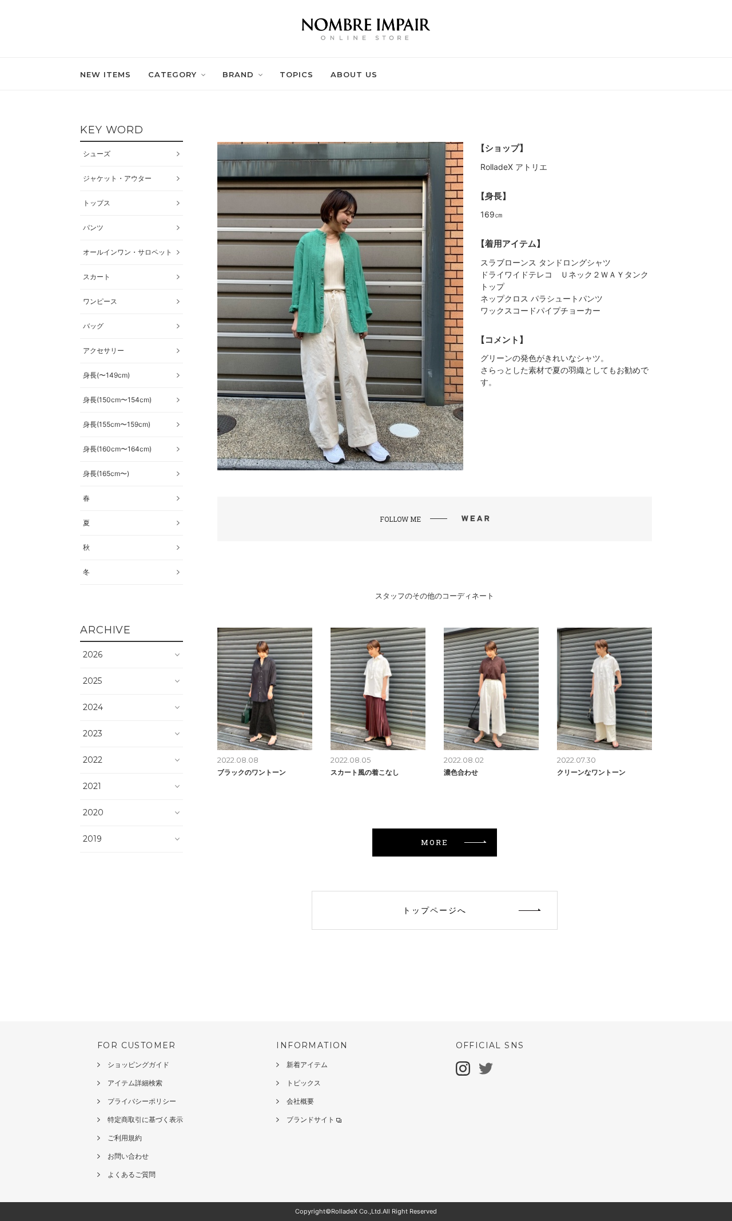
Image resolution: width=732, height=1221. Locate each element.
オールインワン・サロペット (127, 252)
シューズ (96, 153)
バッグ (93, 326)
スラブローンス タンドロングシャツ (545, 262)
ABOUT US (354, 74)
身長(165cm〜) (106, 473)
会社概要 (300, 1101)
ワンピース (100, 301)
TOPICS (296, 74)
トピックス (304, 1083)
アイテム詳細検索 (135, 1083)
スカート (96, 276)
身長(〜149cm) (106, 375)
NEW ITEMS (105, 74)
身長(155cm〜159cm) (116, 424)
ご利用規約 (125, 1137)
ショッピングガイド (138, 1064)
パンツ (93, 227)
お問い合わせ (128, 1156)
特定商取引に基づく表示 (145, 1119)
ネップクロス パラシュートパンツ (541, 298)
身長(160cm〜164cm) (117, 449)
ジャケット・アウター (117, 178)
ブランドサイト (311, 1119)
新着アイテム (307, 1064)
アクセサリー (103, 350)
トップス (96, 203)
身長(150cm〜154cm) (117, 399)
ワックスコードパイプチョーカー (540, 310)
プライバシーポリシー (142, 1101)
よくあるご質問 (132, 1174)
